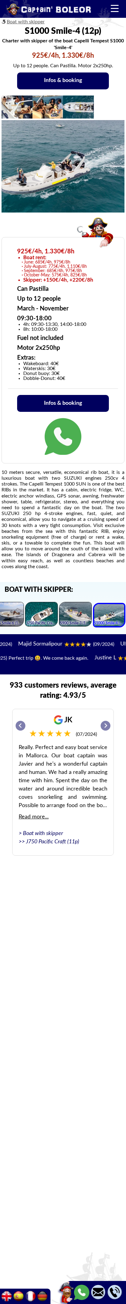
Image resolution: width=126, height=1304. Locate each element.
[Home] (49, 10)
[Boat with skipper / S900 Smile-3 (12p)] (75, 615)
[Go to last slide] (20, 726)
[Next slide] (105, 726)
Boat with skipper (26, 21)
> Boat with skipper (41, 833)
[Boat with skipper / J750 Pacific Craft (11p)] (41, 615)
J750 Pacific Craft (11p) (52, 842)
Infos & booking (63, 80)
